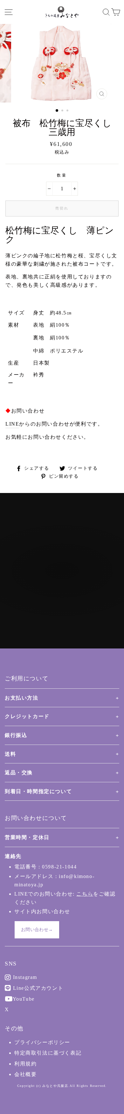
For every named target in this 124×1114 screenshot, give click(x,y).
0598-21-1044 (59, 866)
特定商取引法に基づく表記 (47, 1053)
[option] (62, 63)
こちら (84, 894)
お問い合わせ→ (37, 929)
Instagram (24, 977)
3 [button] (68, 111)
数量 (62, 175)
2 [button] (63, 111)
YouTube (23, 999)
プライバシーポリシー (42, 1042)
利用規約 (25, 1063)
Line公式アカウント (37, 988)
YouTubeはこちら (65, 596)
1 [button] (57, 110)
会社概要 (25, 1074)
